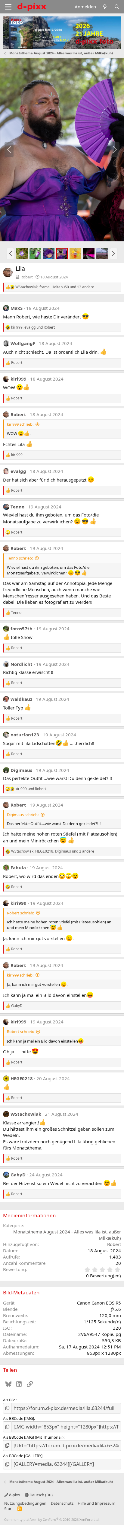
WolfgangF (23, 343)
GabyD (18, 1175)
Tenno (17, 507)
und (30, 789)
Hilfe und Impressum (96, 1503)
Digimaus (21, 770)
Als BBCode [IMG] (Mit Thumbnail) (33, 1437)
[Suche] (117, 6)
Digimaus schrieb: (23, 814)
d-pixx (14, 1495)
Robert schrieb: (20, 913)
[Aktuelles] (105, 6)
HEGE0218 (22, 1078)
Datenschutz (62, 1503)
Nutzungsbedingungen (25, 1503)
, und (33, 327)
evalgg (18, 471)
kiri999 (18, 379)
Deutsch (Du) (41, 1495)
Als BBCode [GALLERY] (22, 1455)
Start (8, 1508)
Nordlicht (22, 664)
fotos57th (22, 629)
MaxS (17, 308)
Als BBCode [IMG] (18, 1418)
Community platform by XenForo (52, 1519)
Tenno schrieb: (20, 558)
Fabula (18, 867)
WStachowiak (26, 1114)
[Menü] (8, 7)
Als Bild (9, 1400)
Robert (26, 277)
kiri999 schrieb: (20, 424)
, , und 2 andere (52, 851)
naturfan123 (25, 735)
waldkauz (21, 699)
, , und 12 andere (54, 287)
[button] (10, 253)
